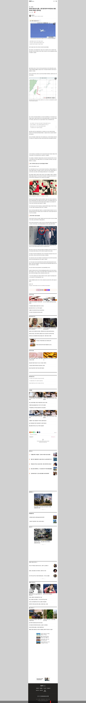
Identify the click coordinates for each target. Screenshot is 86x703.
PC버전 (49, 699)
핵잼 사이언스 (45, 691)
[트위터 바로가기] (40, 696)
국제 (29, 6)
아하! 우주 (37, 690)
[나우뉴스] (31, 1)
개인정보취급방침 (43, 699)
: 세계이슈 (31, 607)
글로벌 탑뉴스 (31, 492)
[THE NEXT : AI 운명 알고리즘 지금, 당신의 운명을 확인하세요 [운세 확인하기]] (43, 290)
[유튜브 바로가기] (42, 696)
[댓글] (34, 12)
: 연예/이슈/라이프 (32, 562)
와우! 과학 (41, 690)
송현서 (32, 15)
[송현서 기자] (30, 16)
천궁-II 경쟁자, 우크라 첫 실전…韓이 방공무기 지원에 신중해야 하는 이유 (40, 123)
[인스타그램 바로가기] (44, 696)
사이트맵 (46, 699)
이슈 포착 (30, 527)
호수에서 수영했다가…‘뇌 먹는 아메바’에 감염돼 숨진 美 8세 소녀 (39, 124)
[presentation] (41, 509)
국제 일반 (32, 6)
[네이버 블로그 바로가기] (48, 696)
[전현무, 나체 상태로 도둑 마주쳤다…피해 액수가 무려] (55, 571)
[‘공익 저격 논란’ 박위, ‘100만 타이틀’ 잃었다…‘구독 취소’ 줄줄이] (55, 576)
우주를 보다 (48, 688)
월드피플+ (41, 688)
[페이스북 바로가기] (38, 696)
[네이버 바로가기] (46, 696)
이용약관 (39, 699)
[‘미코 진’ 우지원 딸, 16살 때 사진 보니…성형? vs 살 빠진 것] (55, 565)
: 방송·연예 (31, 582)
